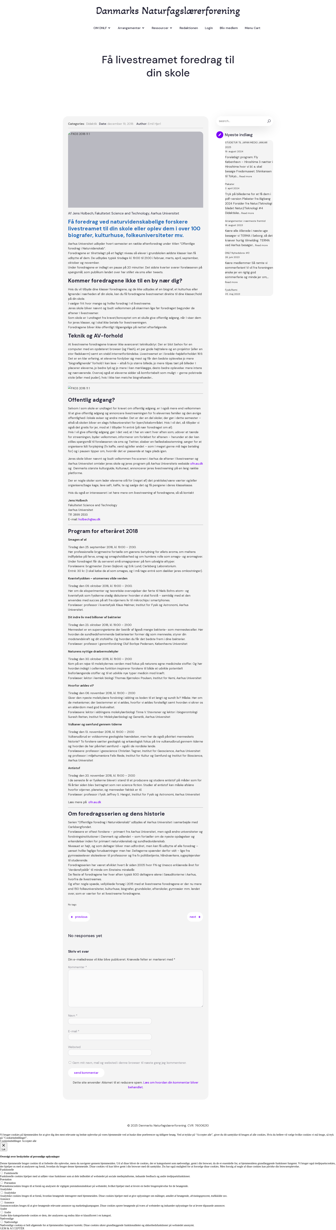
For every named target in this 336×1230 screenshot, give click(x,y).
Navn (72, 1015)
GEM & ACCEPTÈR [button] (12, 1228)
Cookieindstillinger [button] (10, 1140)
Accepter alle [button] (29, 1140)
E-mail (73, 1031)
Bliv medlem (229, 28)
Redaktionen (189, 28)
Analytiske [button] (6, 1189)
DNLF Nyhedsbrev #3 (237, 252)
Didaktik (91, 124)
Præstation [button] (6, 1179)
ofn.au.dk (196, 463)
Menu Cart (252, 28)
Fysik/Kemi (231, 289)
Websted (74, 1047)
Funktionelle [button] (7, 1169)
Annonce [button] (5, 1198)
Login (209, 28)
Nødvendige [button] (7, 1218)
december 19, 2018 (120, 124)
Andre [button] (3, 1208)
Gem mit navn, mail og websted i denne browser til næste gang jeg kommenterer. (129, 1063)
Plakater (229, 184)
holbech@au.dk (89, 519)
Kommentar (77, 967)
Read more (245, 176)
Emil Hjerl (154, 124)
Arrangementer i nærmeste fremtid (245, 221)
